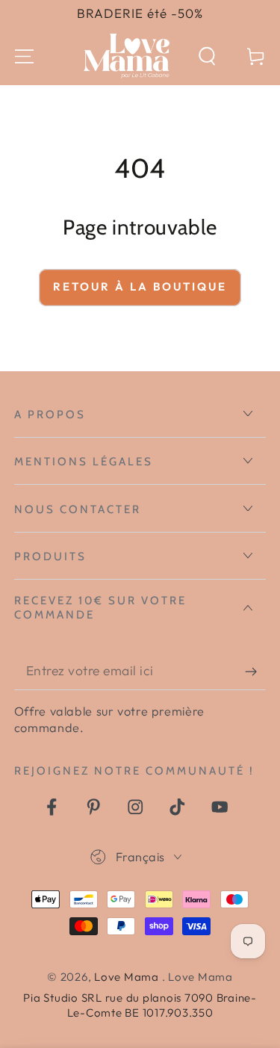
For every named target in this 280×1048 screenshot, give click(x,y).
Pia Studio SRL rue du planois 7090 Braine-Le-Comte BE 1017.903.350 (140, 1005)
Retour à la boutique (140, 286)
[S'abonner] (256, 671)
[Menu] (24, 56)
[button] (207, 56)
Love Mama (128, 977)
